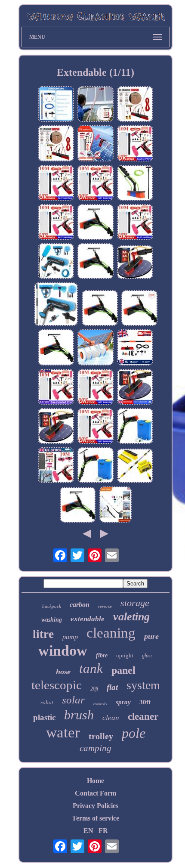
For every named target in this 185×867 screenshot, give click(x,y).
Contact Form (95, 793)
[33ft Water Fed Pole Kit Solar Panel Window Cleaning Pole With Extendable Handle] (56, 466)
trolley (101, 736)
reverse (105, 606)
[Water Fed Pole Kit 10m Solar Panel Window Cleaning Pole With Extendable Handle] (135, 144)
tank (91, 668)
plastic (44, 717)
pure (151, 636)
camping (95, 748)
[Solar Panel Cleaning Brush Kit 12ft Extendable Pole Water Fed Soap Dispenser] (135, 348)
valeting (131, 616)
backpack (51, 606)
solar (73, 700)
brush (79, 715)
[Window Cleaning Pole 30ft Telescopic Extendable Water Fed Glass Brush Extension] (135, 183)
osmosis (100, 703)
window (62, 651)
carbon (79, 604)
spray (123, 702)
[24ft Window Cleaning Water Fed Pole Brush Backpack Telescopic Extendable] (95, 466)
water (63, 732)
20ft (94, 689)
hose (63, 671)
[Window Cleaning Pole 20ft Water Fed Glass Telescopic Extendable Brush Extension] (95, 222)
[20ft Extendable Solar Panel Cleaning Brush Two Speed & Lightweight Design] (116, 505)
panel (123, 670)
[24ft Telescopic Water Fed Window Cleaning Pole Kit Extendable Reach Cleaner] (56, 305)
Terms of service (95, 818)
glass (147, 656)
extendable (88, 619)
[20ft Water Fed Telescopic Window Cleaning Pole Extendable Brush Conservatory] (95, 262)
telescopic (56, 685)
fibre (102, 655)
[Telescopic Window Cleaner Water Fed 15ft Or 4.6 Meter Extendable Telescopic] (135, 263)
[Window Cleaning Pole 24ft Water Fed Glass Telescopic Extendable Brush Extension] (100, 308)
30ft (145, 702)
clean (110, 718)
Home (95, 780)
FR (103, 830)
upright (124, 655)
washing (51, 619)
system (143, 685)
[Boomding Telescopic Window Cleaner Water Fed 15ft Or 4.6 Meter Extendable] (56, 426)
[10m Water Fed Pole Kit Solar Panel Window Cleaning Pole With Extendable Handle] (56, 387)
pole (133, 733)
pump (70, 637)
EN (88, 830)
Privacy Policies (95, 805)
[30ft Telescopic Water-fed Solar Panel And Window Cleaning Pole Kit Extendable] (56, 262)
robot (46, 702)
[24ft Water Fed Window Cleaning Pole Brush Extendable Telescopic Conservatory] (56, 348)
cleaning (111, 633)
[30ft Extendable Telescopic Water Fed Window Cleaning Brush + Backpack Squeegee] (135, 426)
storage (134, 603)
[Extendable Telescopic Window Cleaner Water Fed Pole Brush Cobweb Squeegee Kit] (56, 104)
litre (43, 634)
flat (112, 687)
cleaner (143, 716)
